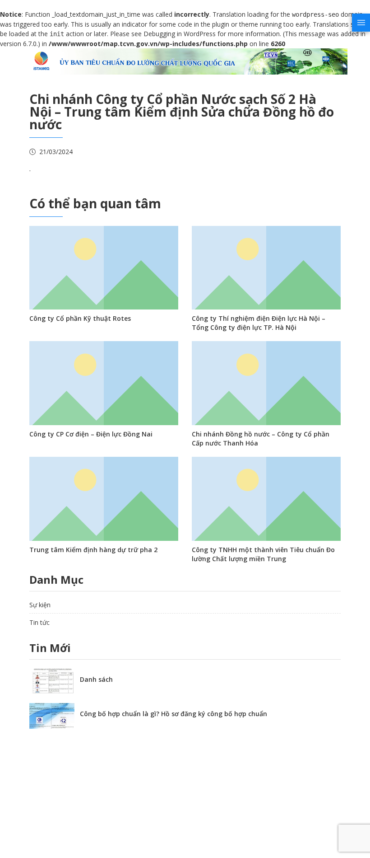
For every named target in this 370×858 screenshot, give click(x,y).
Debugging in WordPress (179, 33)
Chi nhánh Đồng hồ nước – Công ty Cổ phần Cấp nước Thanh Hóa (260, 438)
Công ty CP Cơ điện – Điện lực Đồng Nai (91, 434)
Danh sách (96, 679)
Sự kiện (40, 604)
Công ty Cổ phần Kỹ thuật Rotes (80, 318)
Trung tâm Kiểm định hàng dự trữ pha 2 (93, 549)
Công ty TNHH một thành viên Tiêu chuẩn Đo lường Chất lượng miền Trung (263, 554)
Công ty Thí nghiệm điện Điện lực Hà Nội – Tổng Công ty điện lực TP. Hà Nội (258, 323)
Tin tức (39, 622)
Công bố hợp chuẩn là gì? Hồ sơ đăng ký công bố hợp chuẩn (173, 713)
